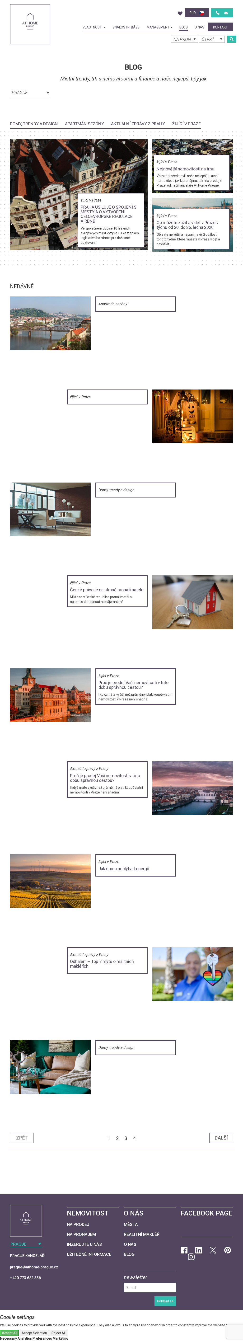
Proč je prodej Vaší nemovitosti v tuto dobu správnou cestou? (133, 685)
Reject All (58, 1333)
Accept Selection (34, 1333)
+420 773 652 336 (25, 1278)
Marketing (60, 1338)
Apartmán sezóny (84, 123)
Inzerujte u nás (84, 1244)
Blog (183, 27)
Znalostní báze (126, 27)
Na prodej (78, 1224)
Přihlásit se (165, 1301)
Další (221, 1138)
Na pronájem (81, 1234)
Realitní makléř (141, 1234)
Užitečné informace (89, 1254)
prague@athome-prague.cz (34, 1267)
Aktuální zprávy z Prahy (138, 123)
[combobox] (30, 92)
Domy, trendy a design (34, 123)
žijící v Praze (186, 123)
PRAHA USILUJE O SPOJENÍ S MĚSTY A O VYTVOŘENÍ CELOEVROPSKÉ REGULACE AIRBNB (108, 214)
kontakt (220, 27)
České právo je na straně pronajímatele (106, 589)
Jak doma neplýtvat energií (123, 868)
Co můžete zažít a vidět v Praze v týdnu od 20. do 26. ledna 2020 (188, 225)
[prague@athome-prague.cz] (226, 13)
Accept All (9, 1333)
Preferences (42, 1338)
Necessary (8, 1338)
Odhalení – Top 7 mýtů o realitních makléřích (102, 964)
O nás (199, 27)
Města (131, 1224)
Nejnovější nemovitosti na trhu (185, 168)
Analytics (25, 1338)
